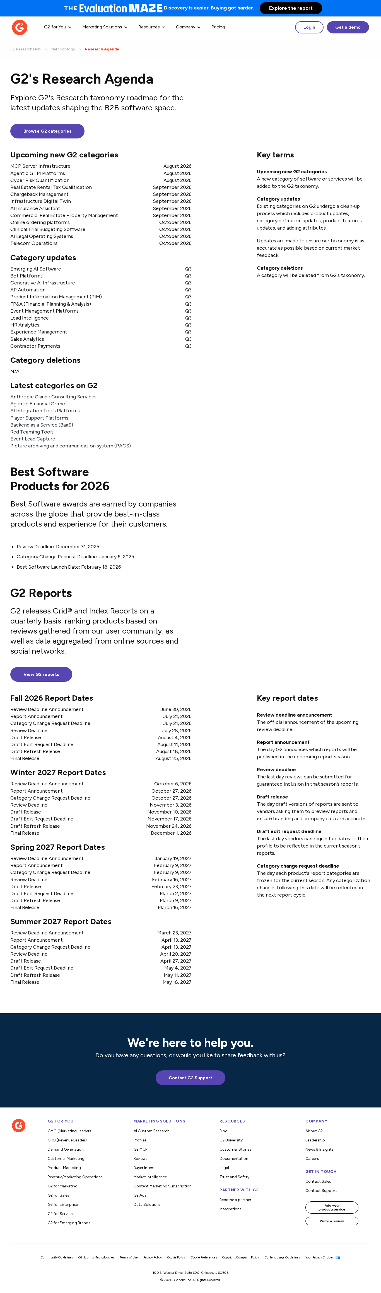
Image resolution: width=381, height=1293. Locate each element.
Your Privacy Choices (319, 1257)
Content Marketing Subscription (163, 1186)
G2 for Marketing (63, 1186)
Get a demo (348, 27)
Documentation (234, 1158)
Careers (312, 1158)
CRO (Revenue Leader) (67, 1140)
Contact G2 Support (190, 1077)
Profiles (140, 1140)
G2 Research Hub (25, 49)
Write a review (332, 1221)
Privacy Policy (152, 1257)
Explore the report (291, 8)
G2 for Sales (58, 1195)
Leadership (315, 1140)
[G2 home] (19, 27)
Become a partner (235, 1199)
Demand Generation (66, 1149)
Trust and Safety (234, 1177)
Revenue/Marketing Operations (75, 1177)
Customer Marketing (66, 1158)
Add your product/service (332, 1207)
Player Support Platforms (39, 418)
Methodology (63, 49)
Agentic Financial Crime (37, 403)
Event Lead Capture (32, 439)
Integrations (231, 1209)
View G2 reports (41, 674)
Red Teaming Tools (32, 432)
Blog (224, 1131)
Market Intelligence (150, 1177)
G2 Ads (140, 1195)
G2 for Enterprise (63, 1204)
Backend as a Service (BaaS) (41, 425)
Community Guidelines (57, 1257)
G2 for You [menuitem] (55, 27)
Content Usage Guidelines (282, 1257)
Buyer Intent (144, 1167)
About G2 (314, 1131)
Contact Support (321, 1190)
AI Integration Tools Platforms (45, 410)
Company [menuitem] (185, 27)
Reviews (141, 1158)
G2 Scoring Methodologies (96, 1257)
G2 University (231, 1140)
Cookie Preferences (204, 1257)
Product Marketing (64, 1167)
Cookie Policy (176, 1257)
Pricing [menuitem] (218, 27)
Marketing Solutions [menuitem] (102, 27)
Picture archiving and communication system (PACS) (70, 446)
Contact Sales (318, 1181)
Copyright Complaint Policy (240, 1257)
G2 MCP (140, 1149)
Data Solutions (147, 1204)
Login (309, 27)
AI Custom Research (152, 1131)
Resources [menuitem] (149, 27)
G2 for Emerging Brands (69, 1223)
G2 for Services (61, 1213)
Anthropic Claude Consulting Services (53, 397)
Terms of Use (129, 1257)
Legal (224, 1167)
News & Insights (319, 1149)
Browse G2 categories (47, 131)
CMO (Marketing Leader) (69, 1131)
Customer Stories (235, 1149)
